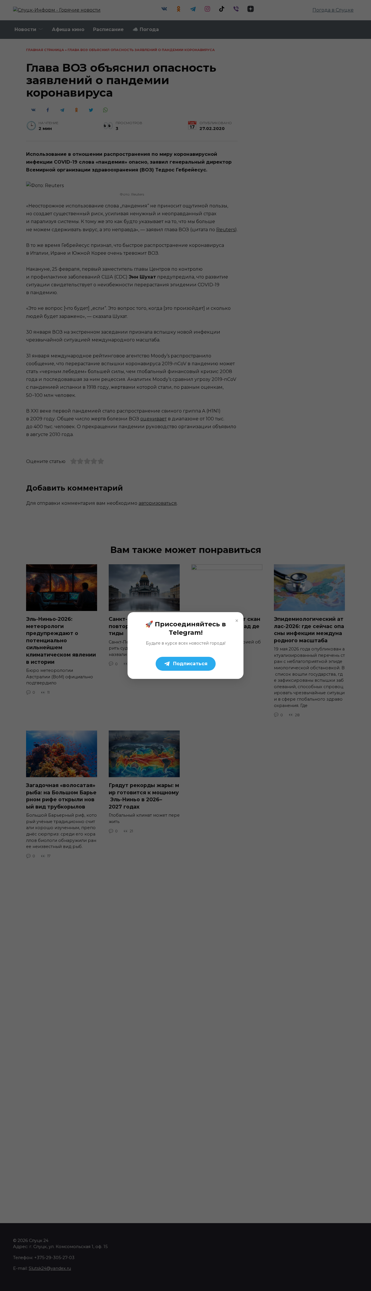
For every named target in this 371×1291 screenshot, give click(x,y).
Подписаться (190, 663)
